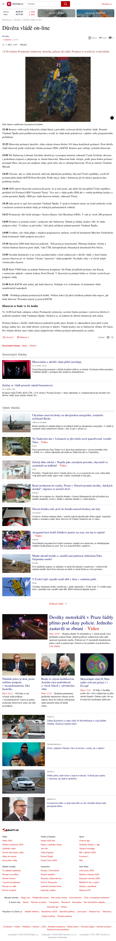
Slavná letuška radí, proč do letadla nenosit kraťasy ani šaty (66, 509)
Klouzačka (76, 902)
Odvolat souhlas (103, 926)
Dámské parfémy (67, 911)
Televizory (106, 911)
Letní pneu (82, 911)
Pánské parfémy (64, 916)
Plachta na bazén (39, 902)
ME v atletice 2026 (87, 852)
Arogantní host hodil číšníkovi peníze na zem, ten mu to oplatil (68, 532)
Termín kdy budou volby (13, 852)
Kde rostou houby (59, 897)
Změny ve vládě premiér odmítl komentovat (27, 385)
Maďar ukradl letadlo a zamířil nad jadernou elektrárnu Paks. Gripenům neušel (67, 557)
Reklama (26, 926)
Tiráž (43, 926)
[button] (58, 89)
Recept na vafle (9, 886)
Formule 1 (83, 856)
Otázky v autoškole (87, 886)
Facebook (7, 926)
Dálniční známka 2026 (89, 874)
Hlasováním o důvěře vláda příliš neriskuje (57, 362)
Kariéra (36, 926)
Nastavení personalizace (58, 929)
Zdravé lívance (9, 878)
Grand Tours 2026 (49, 860)
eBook (94, 37)
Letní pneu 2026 (86, 870)
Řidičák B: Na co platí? (89, 882)
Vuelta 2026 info (48, 840)
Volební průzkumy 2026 (12, 844)
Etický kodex (73, 926)
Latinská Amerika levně (51, 886)
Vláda (24, 346)
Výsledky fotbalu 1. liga (89, 844)
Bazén (26, 902)
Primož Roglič (47, 856)
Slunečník (65, 902)
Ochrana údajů (87, 926)
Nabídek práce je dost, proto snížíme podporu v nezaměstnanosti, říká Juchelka (18, 684)
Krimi (34, 446)
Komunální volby (9, 860)
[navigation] (3, 4)
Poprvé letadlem (48, 874)
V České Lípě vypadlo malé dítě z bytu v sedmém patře (64, 579)
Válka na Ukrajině (39, 422)
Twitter (17, 926)
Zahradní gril (52, 907)
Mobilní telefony (32, 911)
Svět (34, 469)
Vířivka (64, 907)
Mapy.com (25, 897)
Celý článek (54, 646)
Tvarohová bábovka (11, 882)
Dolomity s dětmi (48, 890)
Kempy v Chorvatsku (50, 870)
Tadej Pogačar (47, 852)
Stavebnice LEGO (49, 911)
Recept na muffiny (10, 874)
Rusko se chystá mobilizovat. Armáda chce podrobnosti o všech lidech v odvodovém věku (58, 684)
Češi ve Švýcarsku (49, 882)
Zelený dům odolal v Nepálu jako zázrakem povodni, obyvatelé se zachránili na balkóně (70, 463)
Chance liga (84, 840)
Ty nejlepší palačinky (11, 870)
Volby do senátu (9, 856)
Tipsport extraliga (87, 848)
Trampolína (54, 902)
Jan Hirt (44, 848)
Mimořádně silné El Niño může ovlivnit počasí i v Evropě (95, 682)
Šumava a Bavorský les (51, 878)
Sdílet (104, 37)
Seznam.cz (107, 4)
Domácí (35, 493)
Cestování (36, 513)
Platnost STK (85, 890)
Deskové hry (94, 911)
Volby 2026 (7, 840)
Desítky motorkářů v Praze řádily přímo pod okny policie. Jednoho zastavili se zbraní (81, 622)
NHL (81, 860)
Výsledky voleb (9, 848)
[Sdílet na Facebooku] (108, 337)
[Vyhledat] (65, 4)
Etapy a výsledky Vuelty (51, 844)
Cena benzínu (75, 897)
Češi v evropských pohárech (96, 897)
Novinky (5, 36)
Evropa (35, 563)
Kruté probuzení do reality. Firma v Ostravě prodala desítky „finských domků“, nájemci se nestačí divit (72, 487)
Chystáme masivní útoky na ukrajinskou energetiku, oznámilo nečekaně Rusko (67, 416)
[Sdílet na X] (112, 337)
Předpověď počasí (41, 897)
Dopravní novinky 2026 (89, 878)
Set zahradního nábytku (94, 902)
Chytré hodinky (48, 916)
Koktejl (35, 540)
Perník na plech (9, 890)
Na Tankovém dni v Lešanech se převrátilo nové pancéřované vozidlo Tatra (71, 440)
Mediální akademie (56, 926)
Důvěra (33, 346)
